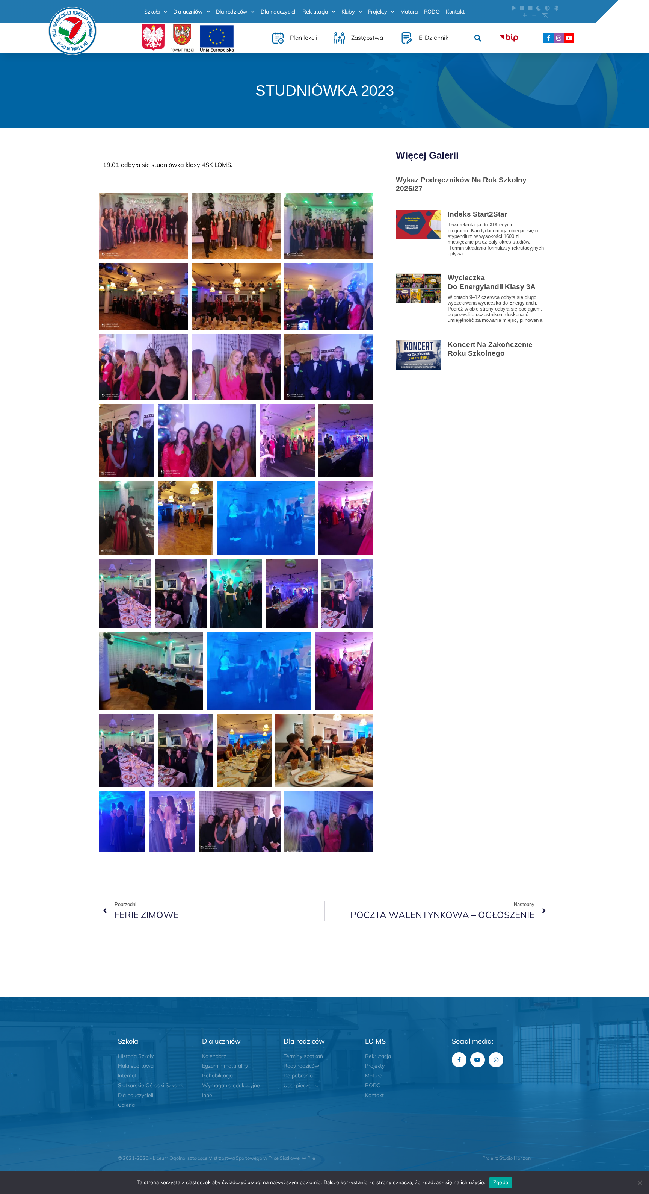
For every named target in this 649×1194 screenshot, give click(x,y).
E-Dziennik (433, 37)
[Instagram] (559, 38)
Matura (409, 11)
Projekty (377, 11)
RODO (432, 11)
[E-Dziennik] (406, 38)
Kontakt (455, 11)
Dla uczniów (188, 11)
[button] (478, 38)
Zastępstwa (367, 37)
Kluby (348, 11)
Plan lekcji (303, 37)
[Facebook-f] (548, 38)
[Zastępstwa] (339, 38)
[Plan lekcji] (278, 38)
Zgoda (500, 1182)
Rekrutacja (315, 11)
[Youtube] (569, 38)
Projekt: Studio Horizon (506, 1158)
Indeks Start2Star (477, 214)
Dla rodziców (232, 11)
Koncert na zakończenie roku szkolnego (490, 348)
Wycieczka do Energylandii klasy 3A (492, 281)
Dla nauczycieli (278, 11)
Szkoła (152, 11)
